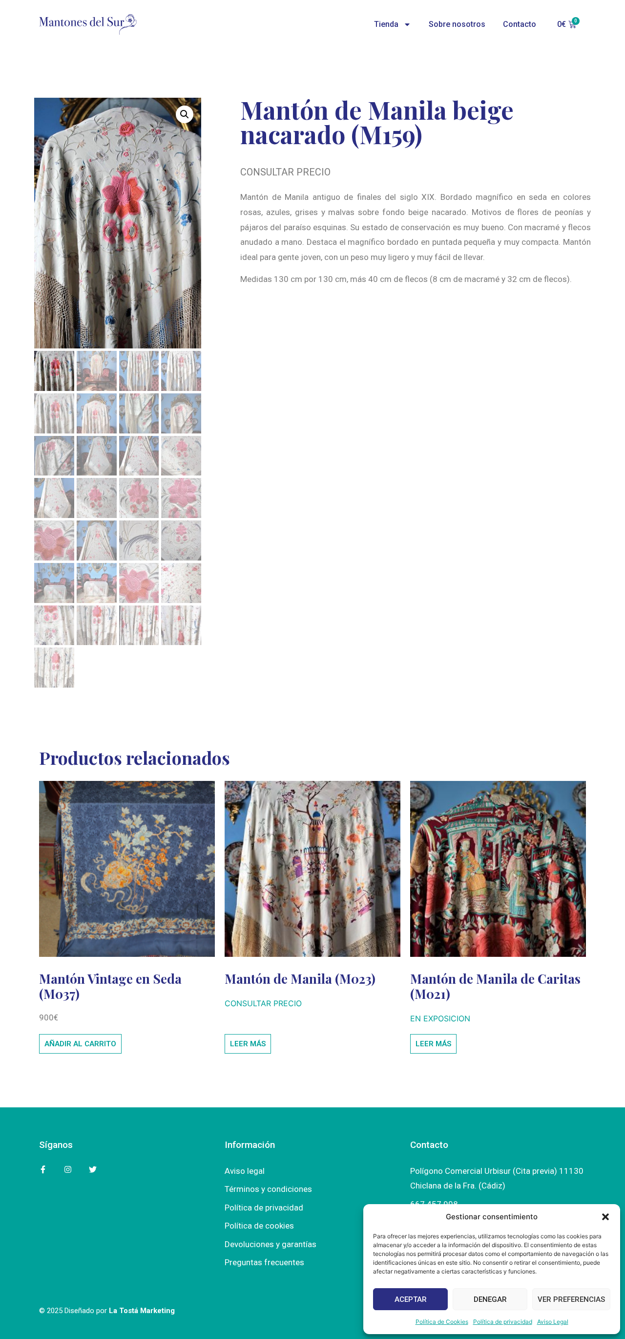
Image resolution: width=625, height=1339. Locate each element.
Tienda (386, 24)
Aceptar (411, 1299)
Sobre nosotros (457, 24)
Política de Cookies (442, 1321)
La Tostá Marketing (142, 1310)
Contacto (519, 24)
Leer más (248, 1043)
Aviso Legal (552, 1321)
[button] (605, 1217)
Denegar (490, 1299)
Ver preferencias (571, 1299)
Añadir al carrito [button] (80, 1043)
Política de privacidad (502, 1321)
